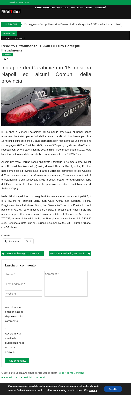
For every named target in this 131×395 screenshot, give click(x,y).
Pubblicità (100, 7)
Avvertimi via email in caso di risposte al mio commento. (14, 314)
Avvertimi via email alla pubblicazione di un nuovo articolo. (14, 343)
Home (89, 7)
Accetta (113, 389)
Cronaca (18, 37)
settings (93, 390)
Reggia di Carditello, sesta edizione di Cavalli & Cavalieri (70, 253)
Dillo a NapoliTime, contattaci (51, 7)
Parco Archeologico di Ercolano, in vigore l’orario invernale (25, 253)
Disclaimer (77, 7)
